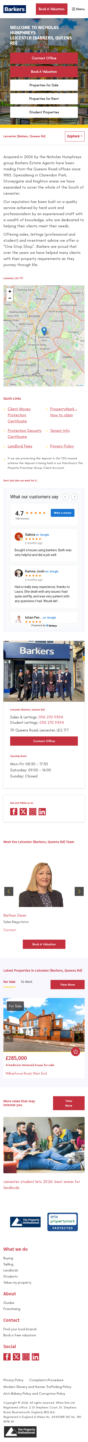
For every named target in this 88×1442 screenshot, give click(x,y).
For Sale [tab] (9, 982)
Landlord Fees (20, 446)
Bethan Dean (14, 915)
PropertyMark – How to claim (63, 411)
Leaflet (80, 385)
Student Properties (44, 112)
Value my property (17, 1282)
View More (67, 984)
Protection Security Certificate (25, 433)
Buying (8, 1258)
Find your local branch (20, 1329)
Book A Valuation (44, 71)
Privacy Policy (62, 446)
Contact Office (44, 58)
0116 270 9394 (51, 717)
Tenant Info (60, 430)
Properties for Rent (44, 98)
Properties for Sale (44, 85)
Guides (8, 1303)
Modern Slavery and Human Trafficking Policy (37, 1387)
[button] (44, 331)
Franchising (11, 1309)
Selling (8, 1264)
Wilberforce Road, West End (26, 1073)
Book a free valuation (19, 1335)
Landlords (10, 1270)
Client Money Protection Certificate (19, 415)
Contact (9, 930)
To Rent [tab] (26, 982)
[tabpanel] (44, 1036)
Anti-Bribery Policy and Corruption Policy (34, 1393)
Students (10, 1276)
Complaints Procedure (46, 1380)
